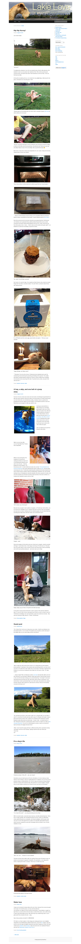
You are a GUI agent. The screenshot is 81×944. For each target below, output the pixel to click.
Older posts (16, 934)
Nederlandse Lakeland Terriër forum (26, 927)
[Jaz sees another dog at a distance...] (32, 773)
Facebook (28, 925)
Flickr (42, 468)
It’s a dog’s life (19, 741)
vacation (22, 896)
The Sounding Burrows (59, 61)
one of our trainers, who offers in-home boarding (43, 417)
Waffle (56, 64)
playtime (18, 383)
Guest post (18, 624)
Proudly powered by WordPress (40, 939)
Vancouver (22, 383)
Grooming (21, 930)
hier (42, 922)
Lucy (56, 59)
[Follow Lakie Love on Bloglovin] (60, 68)
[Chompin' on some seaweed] (32, 853)
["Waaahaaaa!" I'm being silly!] (32, 811)
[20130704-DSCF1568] (32, 503)
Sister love (18, 902)
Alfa (56, 56)
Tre (56, 63)
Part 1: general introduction (60, 47)
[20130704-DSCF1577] (32, 539)
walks (26, 383)
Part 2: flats (57, 48)
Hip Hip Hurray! (20, 30)
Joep (56, 58)
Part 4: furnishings (58, 50)
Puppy (24, 618)
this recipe (46, 217)
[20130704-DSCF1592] (32, 606)
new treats (35, 674)
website (21, 925)
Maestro (56, 60)
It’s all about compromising (60, 37)
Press (19, 21)
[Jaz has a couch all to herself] (32, 891)
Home (15, 21)
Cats (18, 930)
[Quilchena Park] (32, 65)
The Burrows (19, 468)
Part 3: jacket (57, 49)
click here (47, 111)
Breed (18, 618)
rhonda (22, 25)
